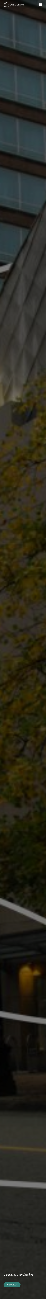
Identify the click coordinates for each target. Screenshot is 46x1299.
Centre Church (17, 4)
